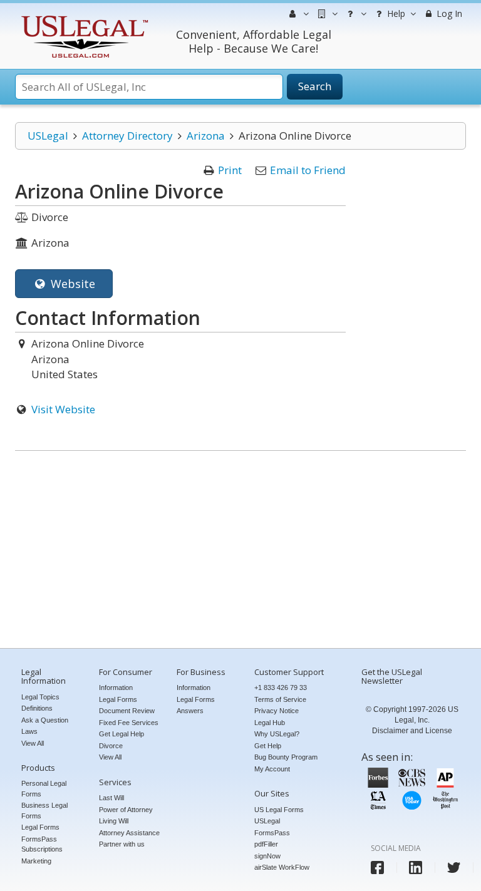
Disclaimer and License (412, 730)
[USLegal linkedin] (415, 867)
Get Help (267, 745)
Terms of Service (280, 699)
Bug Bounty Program (286, 757)
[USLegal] (83, 17)
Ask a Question (44, 720)
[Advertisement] (240, 551)
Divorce (111, 745)
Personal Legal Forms (43, 789)
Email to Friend (308, 170)
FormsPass (272, 833)
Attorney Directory (127, 135)
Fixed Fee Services (128, 722)
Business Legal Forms (44, 810)
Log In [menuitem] (448, 13)
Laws (29, 731)
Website (71, 283)
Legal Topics (40, 697)
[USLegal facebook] (377, 867)
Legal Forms (40, 827)
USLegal (48, 135)
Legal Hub (269, 722)
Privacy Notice (276, 710)
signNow (267, 856)
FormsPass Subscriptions (42, 844)
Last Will (111, 797)
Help (395, 13)
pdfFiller (266, 844)
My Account (272, 769)
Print (230, 170)
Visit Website (63, 409)
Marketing (36, 861)
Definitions (37, 708)
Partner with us (122, 844)
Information (116, 687)
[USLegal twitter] (453, 867)
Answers (190, 710)
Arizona (206, 135)
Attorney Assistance (129, 833)
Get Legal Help (121, 734)
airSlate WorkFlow (281, 867)
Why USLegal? (276, 734)
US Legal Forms (279, 809)
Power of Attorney (126, 809)
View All (32, 743)
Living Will (113, 821)
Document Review (127, 710)
